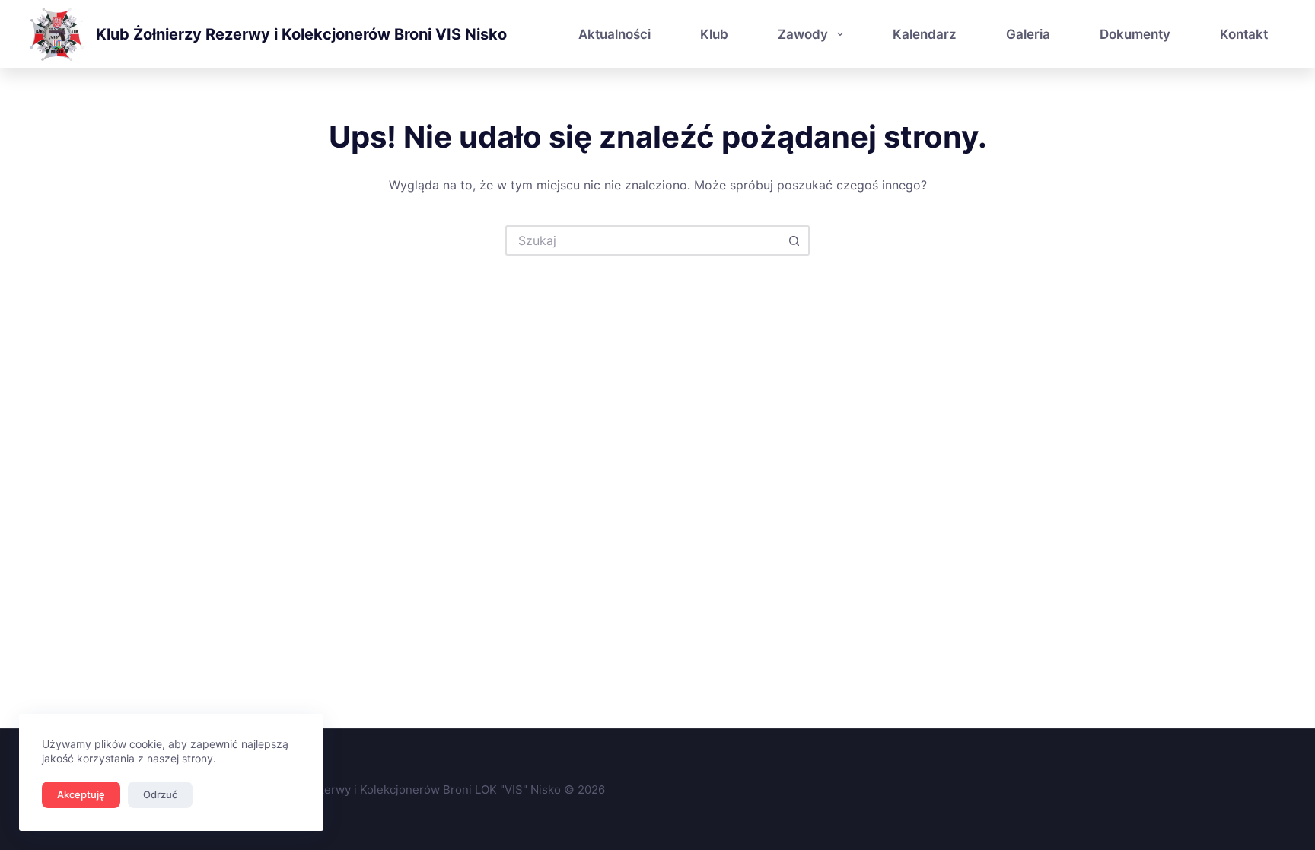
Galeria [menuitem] (1028, 34)
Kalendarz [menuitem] (925, 34)
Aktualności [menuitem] (614, 34)
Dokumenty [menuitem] (1135, 34)
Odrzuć (160, 794)
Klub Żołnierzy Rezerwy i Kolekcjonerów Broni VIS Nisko (301, 34)
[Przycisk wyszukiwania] (794, 240)
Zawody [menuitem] (803, 34)
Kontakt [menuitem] (1244, 34)
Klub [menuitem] (714, 34)
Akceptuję (81, 794)
